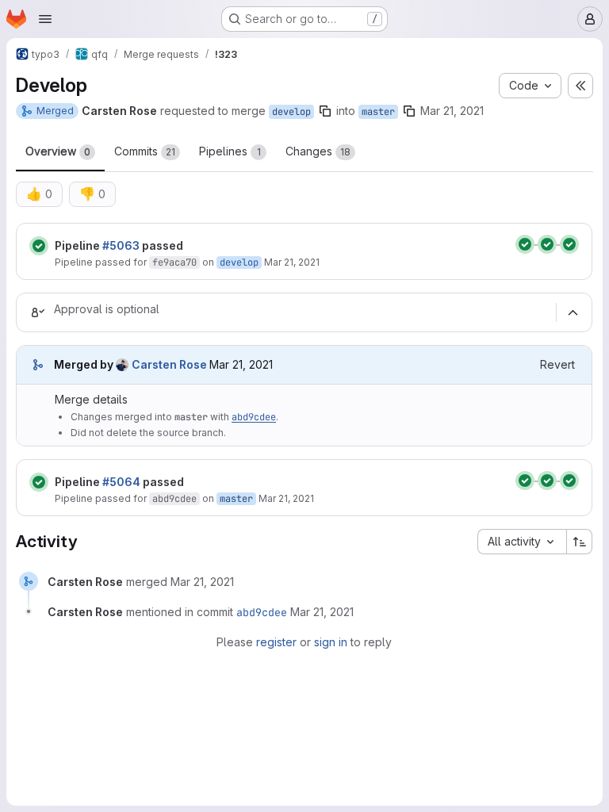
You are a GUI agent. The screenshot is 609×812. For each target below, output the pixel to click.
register (276, 642)
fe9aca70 (174, 262)
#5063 (121, 245)
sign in (330, 642)
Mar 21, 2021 (452, 110)
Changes (317, 151)
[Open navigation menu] (45, 19)
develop (291, 111)
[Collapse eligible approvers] (572, 312)
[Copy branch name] (325, 111)
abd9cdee (254, 417)
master (378, 111)
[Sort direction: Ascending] (579, 541)
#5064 (121, 481)
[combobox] (521, 541)
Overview (57, 151)
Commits (144, 151)
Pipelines (230, 151)
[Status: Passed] (38, 245)
